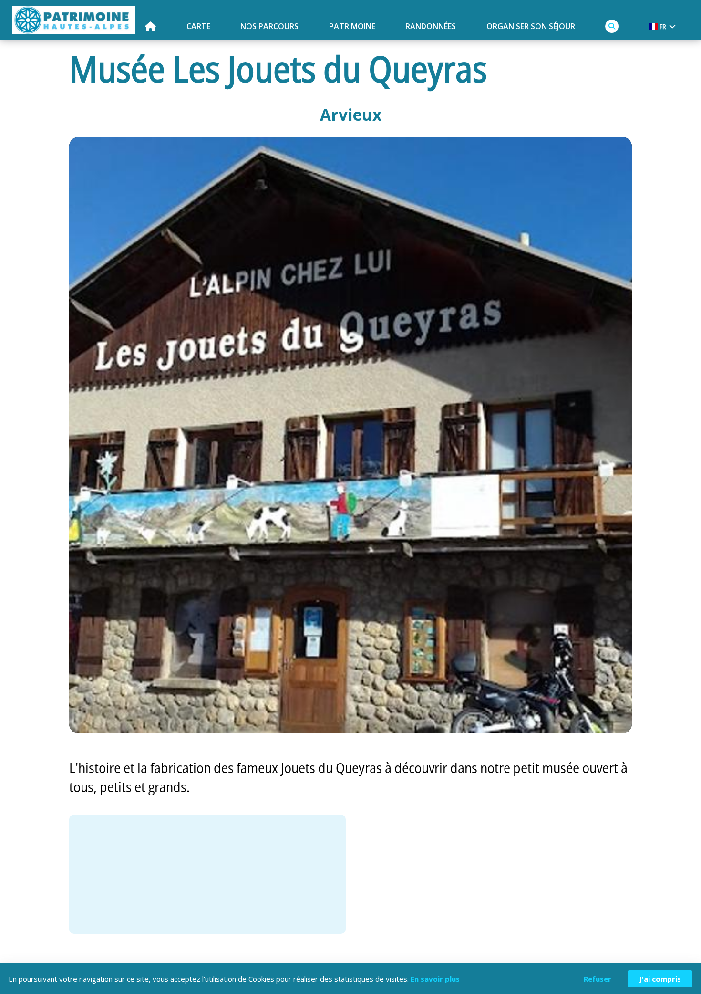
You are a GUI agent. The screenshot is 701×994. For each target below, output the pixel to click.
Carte (198, 26)
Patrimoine (352, 26)
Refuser (597, 979)
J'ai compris (660, 979)
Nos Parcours (269, 26)
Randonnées (430, 26)
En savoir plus (435, 979)
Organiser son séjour (530, 26)
